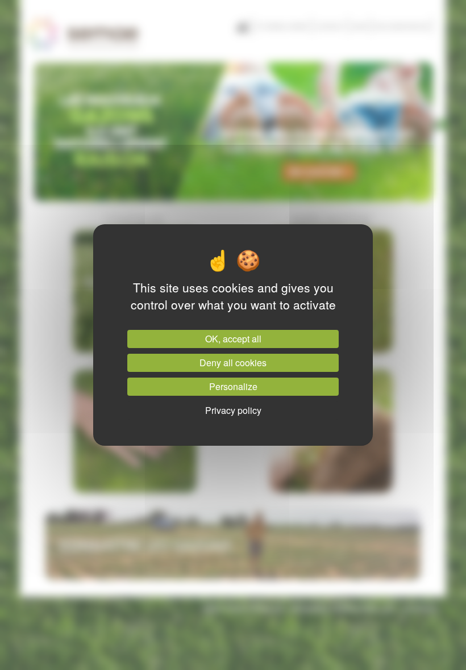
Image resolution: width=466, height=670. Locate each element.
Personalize (233, 386)
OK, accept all (233, 338)
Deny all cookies (233, 362)
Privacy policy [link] (233, 410)
